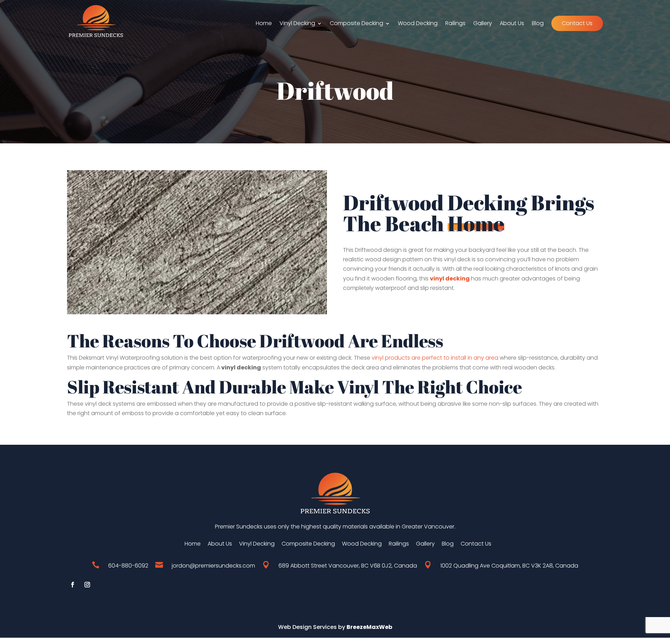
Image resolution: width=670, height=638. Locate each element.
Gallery (482, 24)
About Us (512, 24)
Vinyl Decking (297, 24)
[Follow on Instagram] (87, 584)
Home (264, 24)
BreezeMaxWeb (369, 627)
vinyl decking (450, 279)
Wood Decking (418, 24)
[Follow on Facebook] (72, 584)
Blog (538, 24)
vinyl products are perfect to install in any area (435, 358)
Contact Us (577, 23)
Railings (455, 24)
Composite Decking (356, 24)
